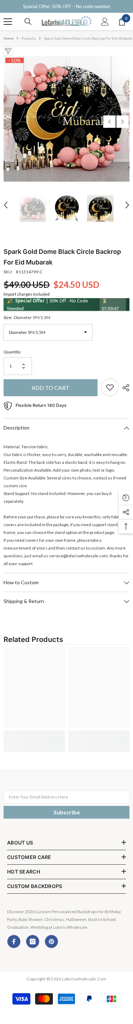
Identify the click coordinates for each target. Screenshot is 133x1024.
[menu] (8, 21)
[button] (109, 121)
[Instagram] (32, 941)
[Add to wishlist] (110, 387)
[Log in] (105, 21)
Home (8, 38)
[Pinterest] (51, 941)
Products (29, 38)
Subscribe (67, 812)
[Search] (28, 21)
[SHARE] (124, 387)
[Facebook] (14, 941)
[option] (66, 119)
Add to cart (51, 387)
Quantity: (12, 351)
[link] (34, 733)
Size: (27, 317)
